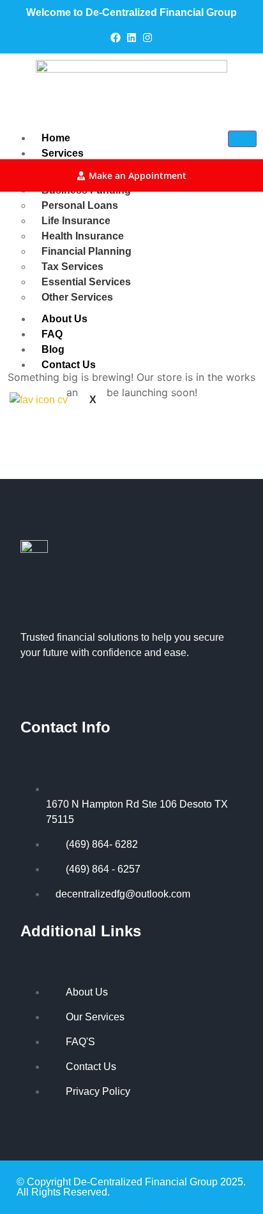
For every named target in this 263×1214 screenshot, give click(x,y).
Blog (52, 349)
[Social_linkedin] (41, 688)
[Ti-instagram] (57, 688)
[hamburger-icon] (242, 139)
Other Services (77, 297)
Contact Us (68, 364)
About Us (64, 318)
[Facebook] (115, 37)
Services (62, 153)
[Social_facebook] (25, 688)
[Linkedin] (131, 37)
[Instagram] (147, 37)
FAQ (52, 334)
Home (55, 137)
